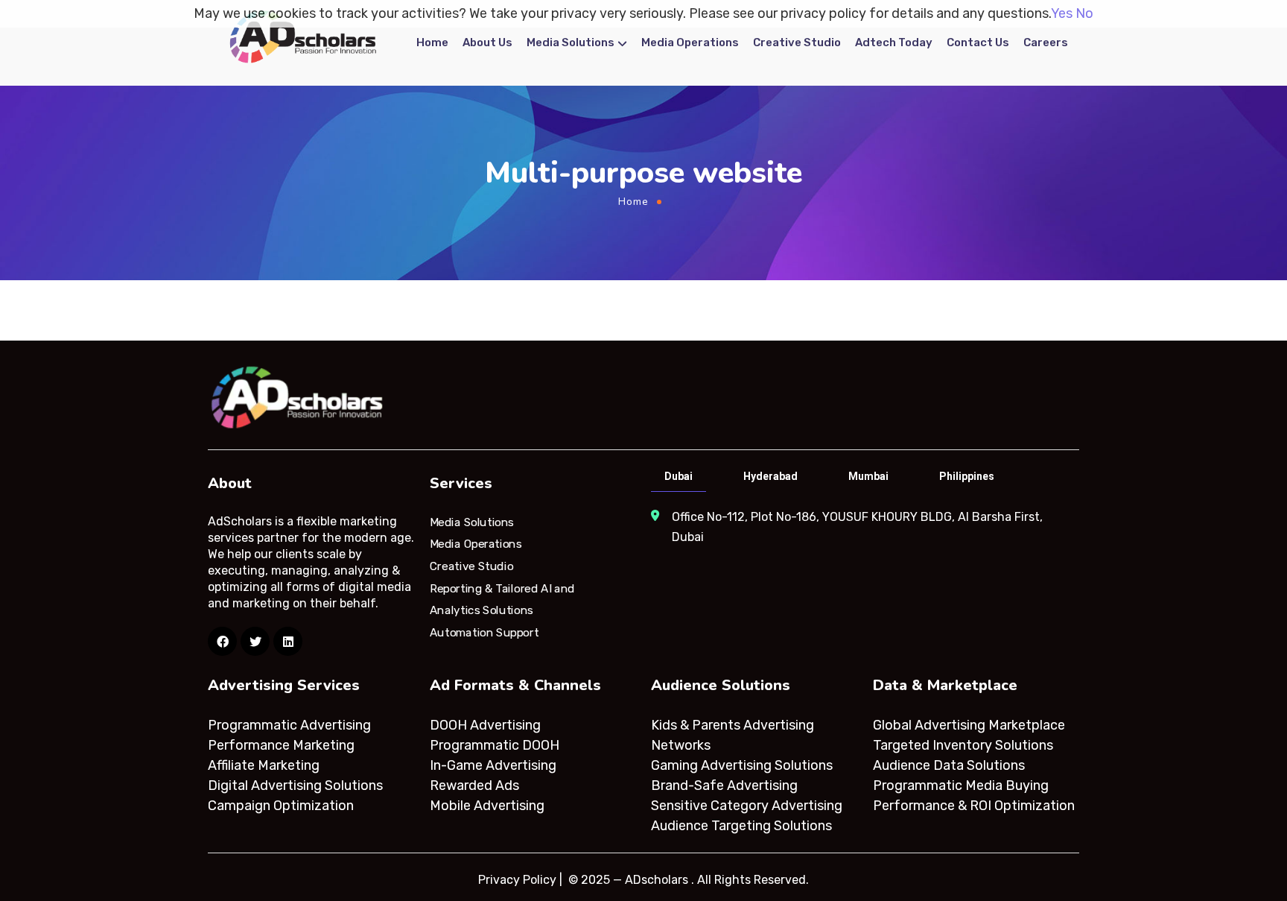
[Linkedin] (287, 641)
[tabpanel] (863, 527)
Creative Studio (797, 42)
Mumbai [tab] (868, 476)
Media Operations (690, 42)
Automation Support (484, 632)
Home (432, 42)
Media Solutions (570, 42)
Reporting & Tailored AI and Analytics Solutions (502, 599)
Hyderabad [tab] (770, 476)
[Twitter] (255, 641)
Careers (1045, 42)
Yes (1061, 13)
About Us (487, 42)
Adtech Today (893, 42)
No (1084, 13)
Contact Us (978, 42)
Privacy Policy (517, 880)
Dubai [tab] (678, 476)
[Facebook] (222, 641)
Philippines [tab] (966, 476)
